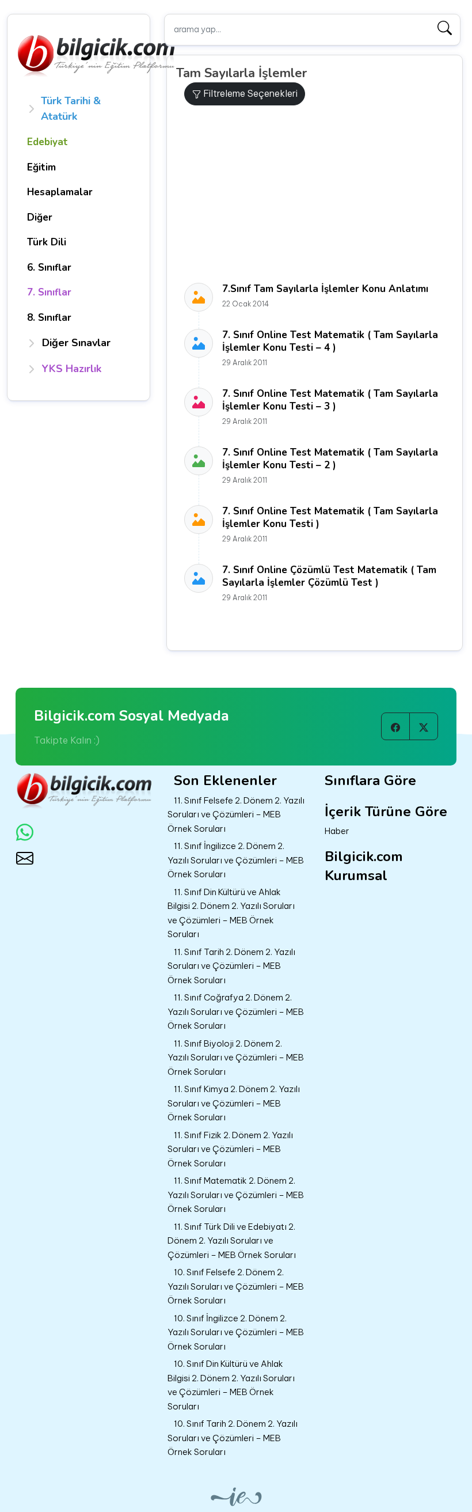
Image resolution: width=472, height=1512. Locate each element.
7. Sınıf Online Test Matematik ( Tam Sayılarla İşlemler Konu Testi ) (330, 517)
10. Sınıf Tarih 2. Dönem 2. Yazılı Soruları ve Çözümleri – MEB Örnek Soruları (233, 1437)
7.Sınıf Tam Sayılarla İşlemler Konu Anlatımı (325, 288)
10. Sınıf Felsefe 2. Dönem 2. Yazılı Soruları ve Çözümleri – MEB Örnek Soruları (236, 1286)
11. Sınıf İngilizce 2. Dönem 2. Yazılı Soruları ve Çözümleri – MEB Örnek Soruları (236, 860)
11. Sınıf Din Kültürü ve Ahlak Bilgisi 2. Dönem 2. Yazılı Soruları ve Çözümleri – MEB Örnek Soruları (231, 913)
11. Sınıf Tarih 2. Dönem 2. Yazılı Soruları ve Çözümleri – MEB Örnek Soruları (231, 966)
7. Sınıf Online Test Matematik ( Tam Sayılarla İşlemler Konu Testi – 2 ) (330, 459)
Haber (337, 830)
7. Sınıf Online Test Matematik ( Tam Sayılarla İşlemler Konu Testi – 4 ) (330, 341)
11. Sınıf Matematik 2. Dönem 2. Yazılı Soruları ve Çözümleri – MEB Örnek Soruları (236, 1194)
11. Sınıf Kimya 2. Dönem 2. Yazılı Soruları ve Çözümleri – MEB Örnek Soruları (234, 1103)
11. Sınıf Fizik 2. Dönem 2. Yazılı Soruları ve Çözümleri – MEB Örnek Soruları (230, 1149)
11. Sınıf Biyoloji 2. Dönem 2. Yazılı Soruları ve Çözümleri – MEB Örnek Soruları (236, 1057)
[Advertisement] (318, 194)
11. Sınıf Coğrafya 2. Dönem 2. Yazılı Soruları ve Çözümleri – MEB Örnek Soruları (236, 1011)
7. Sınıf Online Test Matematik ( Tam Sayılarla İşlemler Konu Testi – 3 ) (330, 400)
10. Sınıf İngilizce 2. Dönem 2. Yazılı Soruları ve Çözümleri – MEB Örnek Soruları (236, 1332)
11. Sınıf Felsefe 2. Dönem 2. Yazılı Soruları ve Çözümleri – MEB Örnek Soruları (236, 814)
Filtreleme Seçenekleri (249, 93)
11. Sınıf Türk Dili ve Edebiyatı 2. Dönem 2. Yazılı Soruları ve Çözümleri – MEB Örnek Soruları (232, 1240)
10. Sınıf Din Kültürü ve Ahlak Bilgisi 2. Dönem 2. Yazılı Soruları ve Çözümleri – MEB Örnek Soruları (231, 1385)
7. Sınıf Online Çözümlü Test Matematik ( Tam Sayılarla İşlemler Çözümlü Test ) (329, 576)
